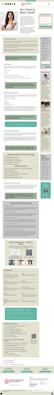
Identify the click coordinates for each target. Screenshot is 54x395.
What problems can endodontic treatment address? (14, 177)
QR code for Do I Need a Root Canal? (8, 362)
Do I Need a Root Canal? (11, 360)
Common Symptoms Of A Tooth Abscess (45, 110)
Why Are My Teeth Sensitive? (45, 57)
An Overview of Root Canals (12, 336)
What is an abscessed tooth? (10, 170)
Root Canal (12, 327)
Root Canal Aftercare (45, 48)
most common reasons (27, 67)
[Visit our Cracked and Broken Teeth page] (30, 264)
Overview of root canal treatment (14, 332)
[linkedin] (15, 4)
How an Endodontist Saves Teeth (45, 44)
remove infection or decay (27, 41)
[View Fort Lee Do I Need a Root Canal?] (9, 30)
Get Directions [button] (8, 371)
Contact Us (45, 371)
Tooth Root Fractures (45, 177)
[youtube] (10, 4)
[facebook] (6, 4)
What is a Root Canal (20, 326)
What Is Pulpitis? (44, 55)
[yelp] (12, 4)
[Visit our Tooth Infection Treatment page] (12, 264)
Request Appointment (27, 371)
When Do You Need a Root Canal (14, 329)
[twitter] (8, 4)
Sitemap (8, 391)
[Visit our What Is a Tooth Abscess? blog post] (45, 133)
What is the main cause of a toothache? (12, 172)
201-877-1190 (15, 317)
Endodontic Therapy (45, 170)
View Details (12, 353)
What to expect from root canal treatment (18, 333)
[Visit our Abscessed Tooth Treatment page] (21, 264)
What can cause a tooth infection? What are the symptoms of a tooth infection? (19, 168)
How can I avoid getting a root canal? (11, 164)
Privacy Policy (4, 391)
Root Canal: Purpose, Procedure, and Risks (15, 330)
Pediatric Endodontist (45, 173)
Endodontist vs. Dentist (45, 42)
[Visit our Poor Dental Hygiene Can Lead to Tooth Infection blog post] (45, 79)
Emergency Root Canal (45, 167)
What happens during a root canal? (11, 157)
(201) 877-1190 (32, 31)
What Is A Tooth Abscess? (45, 135)
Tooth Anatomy (44, 50)
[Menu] (49, 4)
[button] (2, 4)
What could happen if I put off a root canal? (12, 162)
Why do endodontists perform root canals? (12, 158)
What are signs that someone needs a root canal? (13, 160)
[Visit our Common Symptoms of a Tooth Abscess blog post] (45, 107)
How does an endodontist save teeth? (11, 175)
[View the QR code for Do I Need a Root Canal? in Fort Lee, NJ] (29, 255)
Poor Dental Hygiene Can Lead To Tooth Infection (45, 82)
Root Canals (11, 335)
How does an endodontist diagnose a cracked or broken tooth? (16, 173)
